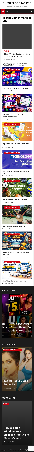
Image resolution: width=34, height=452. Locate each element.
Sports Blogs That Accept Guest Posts (14, 199)
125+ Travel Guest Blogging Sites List (14, 226)
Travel (6, 51)
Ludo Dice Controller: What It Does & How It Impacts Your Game (17, 435)
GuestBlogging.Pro (17, 3)
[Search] (31, 11)
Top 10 (5, 350)
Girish (14, 334)
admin (13, 59)
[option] (17, 316)
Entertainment (9, 296)
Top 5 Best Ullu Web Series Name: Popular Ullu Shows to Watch (17, 327)
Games (5, 404)
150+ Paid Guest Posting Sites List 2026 (15, 88)
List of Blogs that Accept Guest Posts (14, 281)
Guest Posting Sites (12, 69)
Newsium (22, 450)
